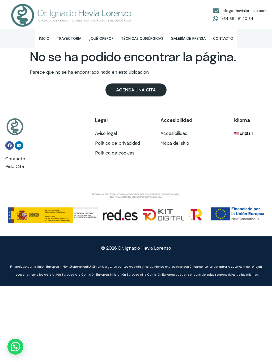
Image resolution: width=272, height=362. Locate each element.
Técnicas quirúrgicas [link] (142, 38)
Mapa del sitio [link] (174, 143)
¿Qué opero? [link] (101, 38)
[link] (71, 14)
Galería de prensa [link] (188, 38)
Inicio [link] (44, 38)
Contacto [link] (223, 38)
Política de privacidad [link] (117, 143)
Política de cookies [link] (114, 153)
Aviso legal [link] (106, 133)
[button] (15, 347)
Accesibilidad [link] (174, 133)
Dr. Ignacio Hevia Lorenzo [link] (144, 248)
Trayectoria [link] (69, 38)
